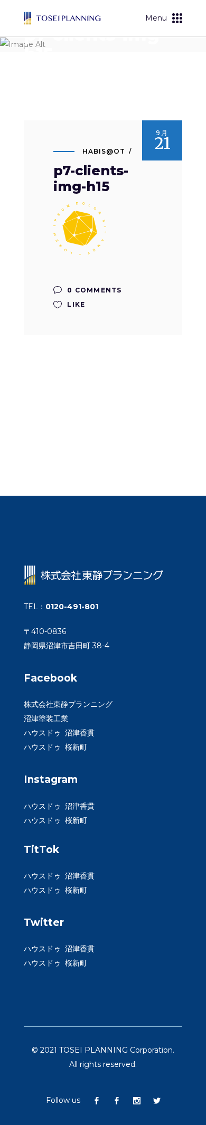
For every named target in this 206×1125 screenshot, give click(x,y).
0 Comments (93, 290)
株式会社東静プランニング (68, 704)
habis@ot (103, 151)
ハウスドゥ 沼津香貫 (59, 733)
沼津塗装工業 (46, 718)
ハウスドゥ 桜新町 (55, 747)
